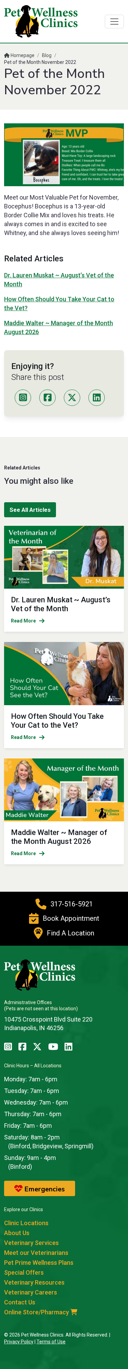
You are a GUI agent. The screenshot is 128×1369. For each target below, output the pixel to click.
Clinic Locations (26, 1223)
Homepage (22, 55)
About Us (16, 1232)
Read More (23, 621)
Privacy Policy (18, 1341)
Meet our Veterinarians (36, 1252)
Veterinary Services (31, 1242)
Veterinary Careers (30, 1292)
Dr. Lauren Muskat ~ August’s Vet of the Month (61, 604)
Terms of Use (51, 1341)
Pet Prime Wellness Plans (38, 1262)
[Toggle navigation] (114, 21)
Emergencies (44, 1189)
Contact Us (19, 1302)
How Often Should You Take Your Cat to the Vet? (57, 720)
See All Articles (30, 509)
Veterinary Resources (34, 1282)
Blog (47, 55)
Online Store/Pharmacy (37, 1312)
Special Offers (24, 1272)
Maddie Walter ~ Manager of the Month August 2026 (59, 837)
